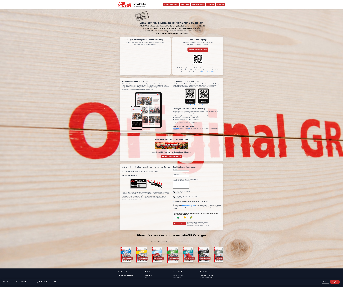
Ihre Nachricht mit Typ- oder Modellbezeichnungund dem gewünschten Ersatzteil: (185, 180)
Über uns (220, 4)
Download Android (190, 105)
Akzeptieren (335, 282)
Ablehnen (325, 282)
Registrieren (176, 128)
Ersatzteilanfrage (198, 4)
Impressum (148, 275)
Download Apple (204, 105)
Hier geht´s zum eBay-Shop (171, 156)
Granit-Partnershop (170, 4)
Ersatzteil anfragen (179, 224)
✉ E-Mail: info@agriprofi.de (125, 275)
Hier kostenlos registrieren (198, 49)
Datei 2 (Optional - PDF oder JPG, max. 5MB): (185, 196)
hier (189, 128)
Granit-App (185, 4)
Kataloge (211, 4)
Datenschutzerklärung (188, 205)
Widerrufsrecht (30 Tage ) (207, 275)
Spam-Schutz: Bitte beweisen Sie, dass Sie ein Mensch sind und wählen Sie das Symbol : (196, 214)
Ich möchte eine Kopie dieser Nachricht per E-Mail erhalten (191, 201)
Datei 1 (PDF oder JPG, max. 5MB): (182, 191)
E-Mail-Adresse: (177, 174)
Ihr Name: (175, 169)
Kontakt (147, 277)
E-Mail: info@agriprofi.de (207, 71)
